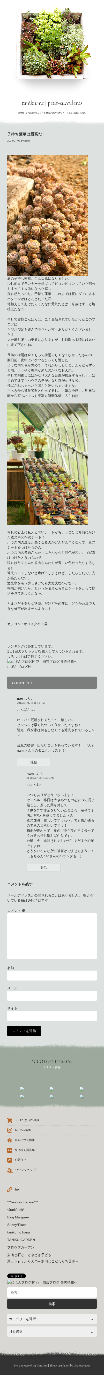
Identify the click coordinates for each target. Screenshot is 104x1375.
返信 (33, 762)
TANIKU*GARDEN (21, 1240)
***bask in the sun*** (22, 1202)
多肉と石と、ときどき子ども (29, 1255)
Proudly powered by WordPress (30, 1365)
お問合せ (20, 1160)
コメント (16, 911)
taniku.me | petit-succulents (52, 103)
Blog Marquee (18, 1217)
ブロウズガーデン (20, 1247)
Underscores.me (82, 1365)
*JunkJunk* (15, 1210)
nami (27, 140)
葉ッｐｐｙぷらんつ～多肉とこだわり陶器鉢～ (42, 1261)
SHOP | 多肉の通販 (27, 1120)
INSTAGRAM (23, 1130)
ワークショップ (25, 1170)
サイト (12, 1008)
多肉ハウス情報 (25, 1140)
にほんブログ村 (19, 667)
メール (12, 988)
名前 (10, 968)
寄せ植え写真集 (25, 1150)
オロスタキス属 (35, 624)
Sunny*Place (17, 1225)
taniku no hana (18, 1232)
